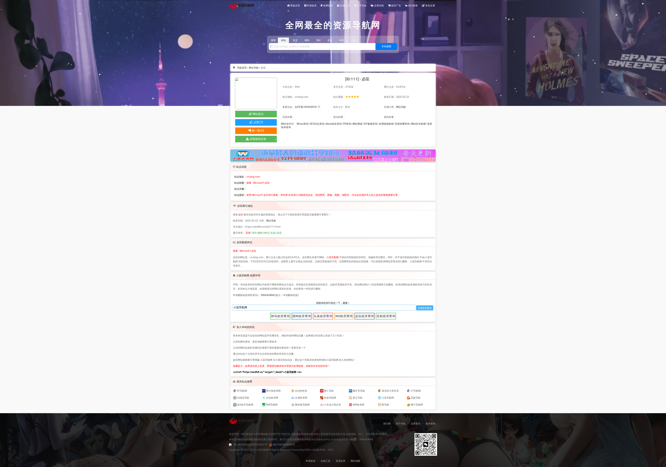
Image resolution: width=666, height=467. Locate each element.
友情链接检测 (386, 123)
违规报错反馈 (257, 139)
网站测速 (357, 123)
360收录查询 (344, 316)
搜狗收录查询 (301, 316)
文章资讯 (415, 423)
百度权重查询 (402, 123)
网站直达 (258, 114)
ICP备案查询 (370, 123)
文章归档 (379, 5)
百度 (248, 232)
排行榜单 (413, 5)
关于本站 (361, 5)
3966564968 (268, 295)
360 (254, 232)
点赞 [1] (258, 122)
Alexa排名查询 (333, 123)
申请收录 (311, 5)
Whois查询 (302, 123)
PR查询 (347, 123)
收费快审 (328, 5)
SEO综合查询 (317, 123)
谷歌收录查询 (386, 316)
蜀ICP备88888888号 (284, 444)
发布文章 (430, 5)
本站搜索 (386, 46)
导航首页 (295, 5)
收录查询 (430, 423)
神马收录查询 (280, 316)
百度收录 (340, 461)
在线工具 (345, 5)
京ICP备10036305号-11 (307, 107)
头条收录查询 (323, 316)
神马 (266, 232)
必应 (279, 232)
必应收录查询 (364, 316)
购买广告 (396, 5)
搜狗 (260, 232)
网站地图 (355, 461)
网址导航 (254, 67)
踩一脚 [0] (257, 130)
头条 (273, 232)
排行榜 (387, 423)
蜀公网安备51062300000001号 (250, 444)
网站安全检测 (418, 123)
